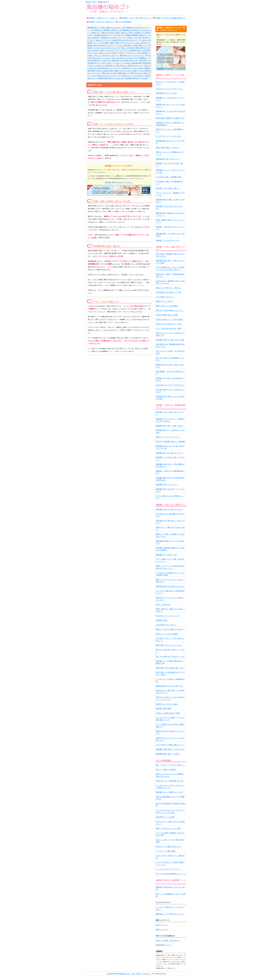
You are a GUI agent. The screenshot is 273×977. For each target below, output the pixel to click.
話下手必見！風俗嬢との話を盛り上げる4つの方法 (170, 255)
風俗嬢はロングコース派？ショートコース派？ (170, 171)
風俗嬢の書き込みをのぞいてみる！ (119, 182)
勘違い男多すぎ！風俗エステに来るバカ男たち (170, 610)
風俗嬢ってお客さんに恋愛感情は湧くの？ (170, 472)
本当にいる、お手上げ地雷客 (137, 53)
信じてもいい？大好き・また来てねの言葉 (170, 352)
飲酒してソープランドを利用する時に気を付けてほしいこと (117, 40)
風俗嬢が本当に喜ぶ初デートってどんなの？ (170, 490)
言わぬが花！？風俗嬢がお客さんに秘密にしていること (170, 282)
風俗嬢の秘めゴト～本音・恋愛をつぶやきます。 (134, 974)
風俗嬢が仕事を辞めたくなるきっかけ (111, 78)
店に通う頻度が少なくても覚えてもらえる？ (170, 391)
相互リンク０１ (162, 925)
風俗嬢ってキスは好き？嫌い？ (168, 188)
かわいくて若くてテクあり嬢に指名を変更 (170, 841)
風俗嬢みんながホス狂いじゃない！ (169, 509)
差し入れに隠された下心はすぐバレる (125, 58)
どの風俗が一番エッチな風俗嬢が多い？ (169, 182)
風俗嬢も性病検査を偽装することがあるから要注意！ (170, 549)
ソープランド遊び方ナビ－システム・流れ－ (170, 908)
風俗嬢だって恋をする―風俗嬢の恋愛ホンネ (170, 18)
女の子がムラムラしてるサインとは (169, 89)
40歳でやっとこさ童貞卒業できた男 (169, 781)
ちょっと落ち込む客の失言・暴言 (168, 328)
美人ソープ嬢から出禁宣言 (166, 769)
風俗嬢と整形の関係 (163, 708)
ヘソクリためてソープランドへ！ (168, 869)
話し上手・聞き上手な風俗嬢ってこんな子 (170, 359)
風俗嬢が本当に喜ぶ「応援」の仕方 (169, 426)
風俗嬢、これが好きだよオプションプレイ (170, 228)
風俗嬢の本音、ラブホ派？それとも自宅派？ (170, 235)
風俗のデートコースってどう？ (168, 437)
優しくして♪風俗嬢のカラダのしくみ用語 (171, 895)
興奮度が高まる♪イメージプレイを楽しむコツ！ (171, 106)
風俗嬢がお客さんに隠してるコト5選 (170, 340)
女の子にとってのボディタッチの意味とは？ (170, 83)
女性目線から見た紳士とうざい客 (168, 292)
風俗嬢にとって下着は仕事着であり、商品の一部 (170, 662)
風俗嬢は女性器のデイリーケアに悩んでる (110, 35)
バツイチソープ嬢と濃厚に (166, 851)
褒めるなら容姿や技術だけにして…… (170, 310)
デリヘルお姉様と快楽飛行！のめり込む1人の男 (170, 834)
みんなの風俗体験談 (125, 22)
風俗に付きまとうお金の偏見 (167, 306)
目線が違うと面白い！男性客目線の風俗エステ (170, 275)
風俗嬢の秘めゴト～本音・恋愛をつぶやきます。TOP (106, 27)
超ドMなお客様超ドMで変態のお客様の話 (171, 805)
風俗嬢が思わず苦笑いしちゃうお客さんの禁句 (170, 397)
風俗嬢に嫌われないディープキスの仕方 (170, 142)
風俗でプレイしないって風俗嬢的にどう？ (170, 130)
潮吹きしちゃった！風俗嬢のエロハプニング (170, 153)
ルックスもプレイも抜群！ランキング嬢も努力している (170, 719)
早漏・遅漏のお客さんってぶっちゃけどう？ (170, 221)
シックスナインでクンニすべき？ (168, 136)
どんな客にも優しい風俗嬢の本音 (168, 177)
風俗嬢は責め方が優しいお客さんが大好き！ (170, 201)
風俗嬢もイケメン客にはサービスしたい (170, 413)
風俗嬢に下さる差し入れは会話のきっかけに (170, 379)
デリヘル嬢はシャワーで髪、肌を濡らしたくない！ (170, 560)
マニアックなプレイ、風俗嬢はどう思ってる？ (170, 194)
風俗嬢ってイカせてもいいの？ (168, 240)
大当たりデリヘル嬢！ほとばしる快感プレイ (170, 823)
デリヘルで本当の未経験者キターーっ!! (171, 874)
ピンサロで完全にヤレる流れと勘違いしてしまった (170, 863)
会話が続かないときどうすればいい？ (170, 385)
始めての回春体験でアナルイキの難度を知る (170, 798)
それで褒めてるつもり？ (165, 297)
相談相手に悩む (135, 50)
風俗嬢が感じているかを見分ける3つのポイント (171, 112)
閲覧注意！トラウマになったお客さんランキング (170, 599)
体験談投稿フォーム (163, 945)
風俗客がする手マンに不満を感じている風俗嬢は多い (170, 124)
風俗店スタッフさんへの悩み (133, 68)
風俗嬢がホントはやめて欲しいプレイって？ (170, 99)
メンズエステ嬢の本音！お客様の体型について (131, 45)
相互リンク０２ (162, 929)
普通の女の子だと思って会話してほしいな (170, 366)
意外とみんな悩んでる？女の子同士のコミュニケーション (170, 698)
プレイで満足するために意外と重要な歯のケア (112, 73)
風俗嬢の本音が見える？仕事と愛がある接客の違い (170, 479)
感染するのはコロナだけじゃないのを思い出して (115, 76)
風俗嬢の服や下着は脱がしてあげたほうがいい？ (170, 214)
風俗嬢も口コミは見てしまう (111, 38)
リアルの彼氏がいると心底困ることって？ (170, 497)
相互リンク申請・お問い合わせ (168, 940)
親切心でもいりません (164, 301)
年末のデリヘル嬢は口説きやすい (168, 846)
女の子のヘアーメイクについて (118, 50)
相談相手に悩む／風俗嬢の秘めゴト (98, 2)
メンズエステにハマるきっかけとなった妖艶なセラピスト (170, 786)
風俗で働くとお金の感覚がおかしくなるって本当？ (170, 673)
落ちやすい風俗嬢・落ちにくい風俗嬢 (170, 441)
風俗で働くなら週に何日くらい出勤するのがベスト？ (124, 65)
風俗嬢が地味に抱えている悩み (137, 78)
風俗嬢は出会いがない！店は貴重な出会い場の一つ (170, 465)
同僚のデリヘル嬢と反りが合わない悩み (106, 33)
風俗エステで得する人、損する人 (168, 288)
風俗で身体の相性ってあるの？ (168, 147)
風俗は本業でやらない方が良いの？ (169, 686)
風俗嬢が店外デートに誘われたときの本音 (170, 431)
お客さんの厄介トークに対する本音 (169, 319)
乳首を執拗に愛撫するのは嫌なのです (170, 118)
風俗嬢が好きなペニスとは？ (167, 93)
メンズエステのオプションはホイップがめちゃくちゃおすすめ (170, 811)
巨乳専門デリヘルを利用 (165, 817)
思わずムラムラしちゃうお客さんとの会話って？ (170, 334)
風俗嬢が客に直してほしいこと (168, 159)
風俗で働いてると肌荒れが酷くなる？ (125, 60)
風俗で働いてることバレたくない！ (132, 55)
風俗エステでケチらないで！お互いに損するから (132, 43)
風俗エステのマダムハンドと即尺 (168, 828)
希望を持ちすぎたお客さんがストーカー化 (170, 732)
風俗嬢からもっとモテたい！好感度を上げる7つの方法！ (170, 420)
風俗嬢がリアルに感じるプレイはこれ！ (169, 207)
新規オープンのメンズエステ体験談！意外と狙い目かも (170, 775)
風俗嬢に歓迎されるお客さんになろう (100, 45)
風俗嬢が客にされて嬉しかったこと (169, 453)
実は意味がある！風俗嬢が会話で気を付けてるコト (170, 345)
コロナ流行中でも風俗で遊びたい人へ (170, 745)
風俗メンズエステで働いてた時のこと (112, 53)
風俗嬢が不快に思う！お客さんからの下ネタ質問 (170, 262)
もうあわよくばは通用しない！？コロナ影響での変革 (170, 574)
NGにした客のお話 (128, 48)
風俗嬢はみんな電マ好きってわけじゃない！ (170, 522)
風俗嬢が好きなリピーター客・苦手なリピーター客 (170, 447)
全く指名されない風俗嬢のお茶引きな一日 (106, 30)
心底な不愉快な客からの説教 (167, 315)
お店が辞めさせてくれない (166, 625)
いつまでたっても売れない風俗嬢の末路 (128, 63)
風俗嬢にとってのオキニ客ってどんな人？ (170, 458)
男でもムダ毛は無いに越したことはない (170, 651)
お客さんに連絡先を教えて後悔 (107, 71)
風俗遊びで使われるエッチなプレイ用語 (170, 888)
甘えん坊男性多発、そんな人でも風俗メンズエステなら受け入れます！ (170, 268)
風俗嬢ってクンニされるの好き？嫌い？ (169, 164)
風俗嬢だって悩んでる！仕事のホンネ (102, 22)
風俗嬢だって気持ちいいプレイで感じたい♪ (103, 18)
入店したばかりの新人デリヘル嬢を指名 (170, 857)
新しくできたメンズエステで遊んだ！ (170, 765)
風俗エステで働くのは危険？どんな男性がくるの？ (170, 535)
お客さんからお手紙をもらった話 (168, 324)
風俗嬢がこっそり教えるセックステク (170, 914)
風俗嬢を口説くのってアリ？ (167, 484)
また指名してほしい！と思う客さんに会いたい (170, 639)
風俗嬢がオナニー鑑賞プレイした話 (169, 792)
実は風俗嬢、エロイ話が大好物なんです (170, 373)
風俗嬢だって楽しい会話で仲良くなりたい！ (137, 18)
